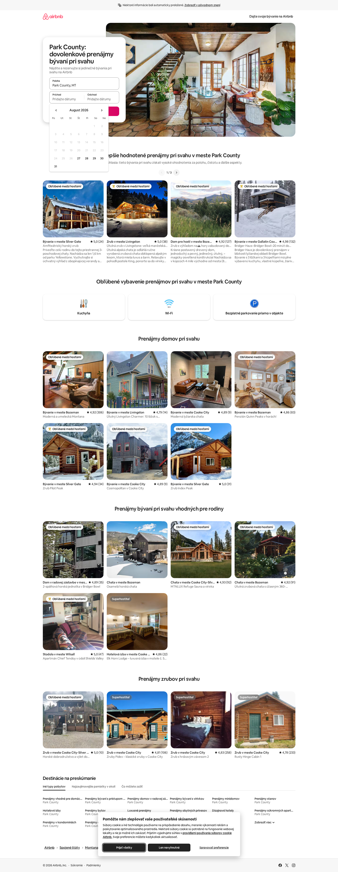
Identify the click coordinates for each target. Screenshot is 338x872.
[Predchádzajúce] (162, 172)
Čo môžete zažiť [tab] (132, 786)
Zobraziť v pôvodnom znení (202, 5)
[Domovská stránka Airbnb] (53, 16)
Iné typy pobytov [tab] (54, 786)
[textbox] (66, 99)
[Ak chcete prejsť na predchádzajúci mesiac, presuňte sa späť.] (56, 110)
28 (86, 158)
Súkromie (77, 865)
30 (102, 158)
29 (94, 158)
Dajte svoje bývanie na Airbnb (271, 16)
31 (55, 166)
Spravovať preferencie (214, 847)
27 (78, 158)
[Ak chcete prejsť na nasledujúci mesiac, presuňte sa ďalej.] (101, 110)
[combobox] (84, 85)
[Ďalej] (176, 172)
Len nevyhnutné (169, 847)
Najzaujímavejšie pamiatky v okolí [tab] (93, 786)
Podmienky (93, 865)
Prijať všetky (124, 847)
